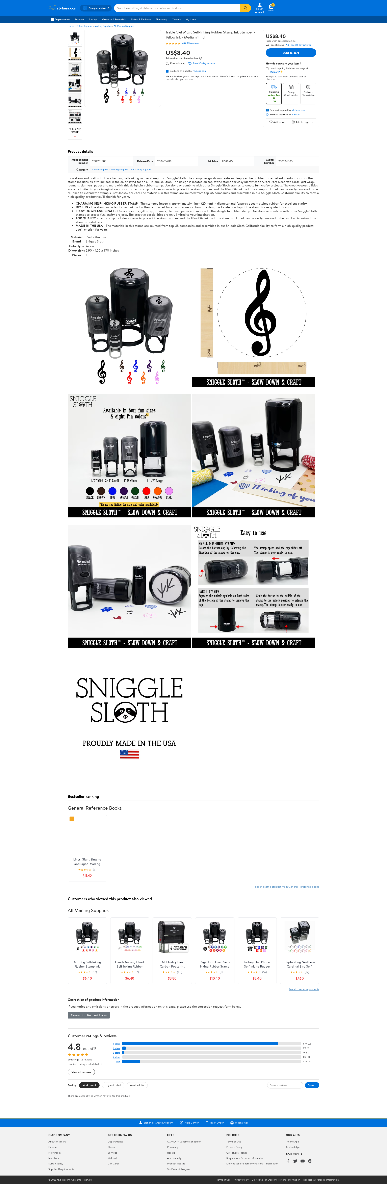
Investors (53, 1158)
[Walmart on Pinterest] (310, 1161)
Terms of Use (233, 1141)
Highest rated (113, 1085)
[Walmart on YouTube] (302, 1161)
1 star (117, 1061)
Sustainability (55, 1163)
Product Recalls (176, 1163)
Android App (293, 1147)
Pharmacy (161, 19)
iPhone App (292, 1141)
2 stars (116, 1057)
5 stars (116, 1043)
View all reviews (81, 1072)
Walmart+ (113, 1158)
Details (296, 114)
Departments (62, 19)
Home (71, 26)
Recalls (171, 1152)
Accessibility (174, 1158)
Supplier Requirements (61, 1169)
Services (79, 19)
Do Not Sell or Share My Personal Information (252, 1163)
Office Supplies (84, 26)
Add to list (279, 122)
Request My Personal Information (245, 1158)
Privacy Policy (234, 1147)
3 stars (116, 1052)
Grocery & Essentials (114, 19)
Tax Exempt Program (178, 1169)
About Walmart (57, 1141)
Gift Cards (113, 1163)
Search (312, 1085)
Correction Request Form (89, 1015)
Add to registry (304, 122)
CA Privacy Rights (236, 1152)
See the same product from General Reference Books (287, 887)
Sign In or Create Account (158, 1123)
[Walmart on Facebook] (288, 1161)
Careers (176, 19)
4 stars (116, 1048)
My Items (191, 19)
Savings (93, 19)
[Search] (245, 8)
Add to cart (291, 52)
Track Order (217, 1123)
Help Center (192, 1123)
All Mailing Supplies (124, 26)
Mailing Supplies (103, 26)
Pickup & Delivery (140, 19)
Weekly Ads (241, 1123)
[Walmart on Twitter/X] (295, 1161)
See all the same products (304, 989)
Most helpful (137, 1085)
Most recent (89, 1085)
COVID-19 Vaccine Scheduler (184, 1141)
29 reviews (193, 43)
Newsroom (54, 1152)
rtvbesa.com (200, 71)
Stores (111, 1147)
